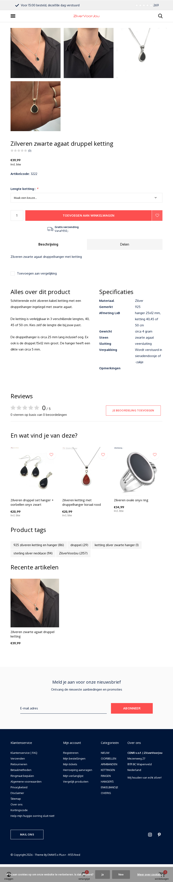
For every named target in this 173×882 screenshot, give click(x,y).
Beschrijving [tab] (48, 244)
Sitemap (16, 798)
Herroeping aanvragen (77, 770)
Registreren (70, 752)
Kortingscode (19, 810)
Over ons (17, 804)
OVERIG (106, 793)
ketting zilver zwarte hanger (117, 545)
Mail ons (27, 834)
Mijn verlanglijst (73, 776)
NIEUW (105, 752)
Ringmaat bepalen (22, 776)
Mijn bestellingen (74, 758)
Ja (102, 874)
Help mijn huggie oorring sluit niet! (32, 815)
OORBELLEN (108, 758)
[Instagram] (150, 834)
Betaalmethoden (21, 770)
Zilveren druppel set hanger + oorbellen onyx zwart (32, 502)
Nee (121, 874)
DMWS (51, 854)
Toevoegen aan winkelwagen (88, 215)
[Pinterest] (159, 834)
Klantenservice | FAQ (24, 752)
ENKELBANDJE (109, 787)
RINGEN (106, 776)
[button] (14, 16)
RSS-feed (74, 854)
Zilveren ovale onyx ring (131, 500)
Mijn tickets (70, 764)
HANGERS (107, 781)
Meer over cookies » (150, 874)
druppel (79, 545)
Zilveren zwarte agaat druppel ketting (32, 634)
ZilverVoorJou (73, 553)
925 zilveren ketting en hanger (39, 545)
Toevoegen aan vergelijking (37, 273)
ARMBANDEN (109, 764)
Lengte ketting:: (24, 189)
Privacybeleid (19, 787)
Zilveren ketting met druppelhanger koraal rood (81, 502)
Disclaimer (17, 793)
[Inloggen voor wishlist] (157, 215)
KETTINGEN (108, 770)
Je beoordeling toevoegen (133, 410)
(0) (29, 150)
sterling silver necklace (33, 553)
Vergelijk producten (75, 781)
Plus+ (62, 854)
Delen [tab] (124, 244)
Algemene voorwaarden (26, 781)
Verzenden (18, 758)
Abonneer (132, 708)
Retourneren (19, 764)
